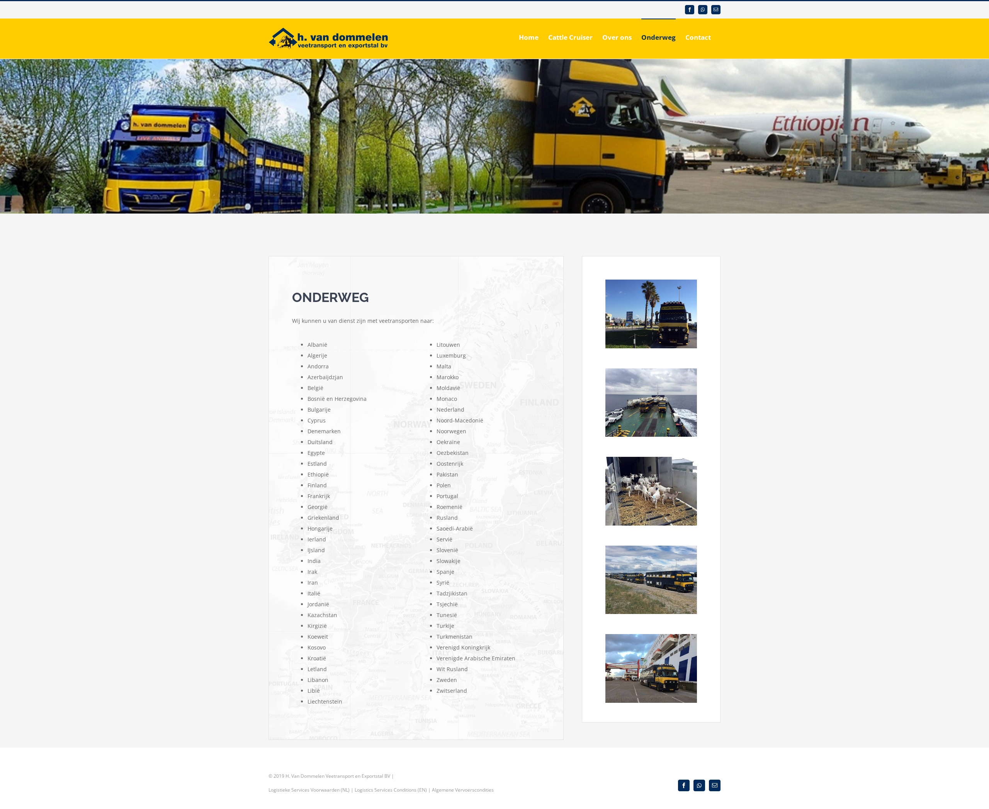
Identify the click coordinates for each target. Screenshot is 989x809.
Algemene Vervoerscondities (463, 790)
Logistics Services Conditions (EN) (391, 790)
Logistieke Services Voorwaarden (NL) (309, 790)
